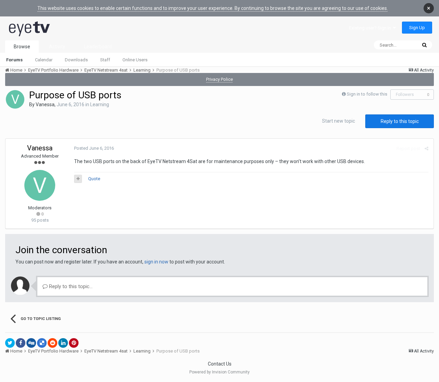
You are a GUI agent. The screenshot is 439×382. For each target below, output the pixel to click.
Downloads (76, 59)
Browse (22, 46)
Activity (57, 46)
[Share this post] (426, 148)
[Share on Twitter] (10, 343)
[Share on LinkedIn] (63, 343)
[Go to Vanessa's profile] (15, 99)
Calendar (43, 59)
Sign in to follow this (367, 94)
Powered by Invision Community (219, 372)
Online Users (134, 59)
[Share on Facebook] (20, 343)
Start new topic (338, 121)
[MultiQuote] (78, 179)
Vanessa (45, 104)
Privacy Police (219, 79)
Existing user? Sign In (371, 27)
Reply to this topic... (70, 286)
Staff (105, 59)
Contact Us (220, 364)
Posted (94, 148)
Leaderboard (98, 46)
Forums (14, 59)
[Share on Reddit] (52, 343)
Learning (99, 104)
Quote (94, 178)
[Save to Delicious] (42, 343)
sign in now (156, 261)
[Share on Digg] (31, 343)
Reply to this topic (400, 121)
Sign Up (417, 27)
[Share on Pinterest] (74, 343)
